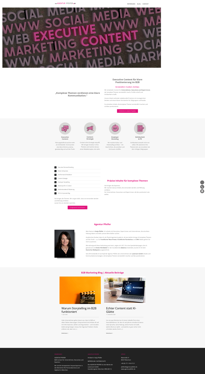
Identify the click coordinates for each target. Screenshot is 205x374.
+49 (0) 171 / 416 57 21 (128, 363)
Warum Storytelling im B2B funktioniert (79, 310)
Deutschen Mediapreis (93, 250)
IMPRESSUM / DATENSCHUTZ (97, 361)
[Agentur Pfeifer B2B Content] (81, 38)
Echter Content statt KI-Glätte (121, 310)
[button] (77, 167)
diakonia (123, 248)
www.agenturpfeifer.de (128, 369)
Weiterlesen (64, 333)
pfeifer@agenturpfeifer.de (129, 367)
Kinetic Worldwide (101, 248)
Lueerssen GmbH (137, 254)
